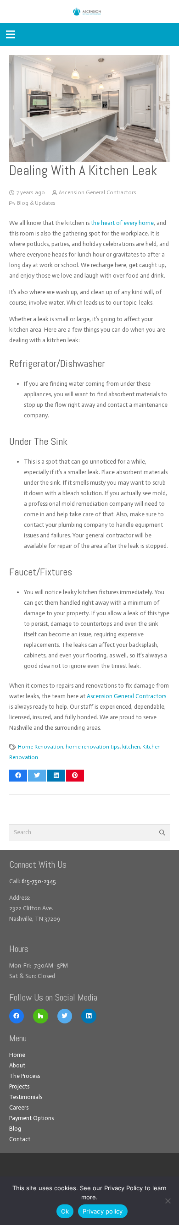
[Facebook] (16, 1016)
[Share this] (18, 776)
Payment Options (31, 1118)
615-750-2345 (39, 881)
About (17, 1065)
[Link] (89, 11)
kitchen (131, 747)
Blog (15, 1128)
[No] (167, 1200)
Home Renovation (40, 747)
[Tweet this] (37, 776)
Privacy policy (103, 1211)
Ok (65, 1211)
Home (17, 1054)
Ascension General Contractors (97, 192)
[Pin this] (75, 776)
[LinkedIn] (88, 1016)
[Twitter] (65, 1016)
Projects (19, 1086)
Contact (19, 1139)
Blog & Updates (36, 203)
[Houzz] (40, 1016)
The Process (24, 1075)
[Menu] (10, 34)
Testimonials (25, 1097)
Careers (18, 1107)
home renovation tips (93, 747)
